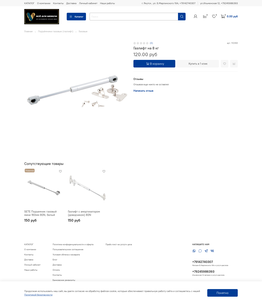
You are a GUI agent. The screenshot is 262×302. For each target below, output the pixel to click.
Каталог (79, 16)
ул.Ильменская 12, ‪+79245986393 (219, 3)
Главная (28, 31)
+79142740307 (202, 262)
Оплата (56, 270)
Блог (55, 259)
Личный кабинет (88, 3)
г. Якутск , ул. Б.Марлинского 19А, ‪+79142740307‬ (168, 3)
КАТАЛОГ (29, 3)
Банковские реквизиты (64, 280)
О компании (43, 3)
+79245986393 (203, 271)
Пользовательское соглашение (68, 249)
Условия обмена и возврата (66, 254)
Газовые (83, 31)
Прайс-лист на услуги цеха (119, 244)
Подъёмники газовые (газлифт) (55, 31)
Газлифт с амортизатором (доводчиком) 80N (84, 213)
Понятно (222, 293)
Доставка (71, 3)
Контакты (58, 3)
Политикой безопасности (38, 294)
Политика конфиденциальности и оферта (73, 244)
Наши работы (107, 3)
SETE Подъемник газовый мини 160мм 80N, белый (40, 213)
